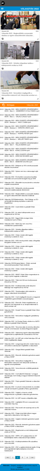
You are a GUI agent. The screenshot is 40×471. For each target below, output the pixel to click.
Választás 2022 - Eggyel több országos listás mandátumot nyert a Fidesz (18, 219)
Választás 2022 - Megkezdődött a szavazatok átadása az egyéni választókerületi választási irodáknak (17, 35)
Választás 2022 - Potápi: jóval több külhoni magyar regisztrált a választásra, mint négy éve (20, 414)
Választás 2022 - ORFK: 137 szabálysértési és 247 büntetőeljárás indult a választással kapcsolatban (20, 436)
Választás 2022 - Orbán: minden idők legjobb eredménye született (18, 269)
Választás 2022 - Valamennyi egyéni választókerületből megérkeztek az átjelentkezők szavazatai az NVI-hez (21, 333)
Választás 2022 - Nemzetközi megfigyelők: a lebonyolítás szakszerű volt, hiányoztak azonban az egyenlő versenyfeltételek (19, 94)
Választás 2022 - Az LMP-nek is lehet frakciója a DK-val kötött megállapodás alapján (22, 339)
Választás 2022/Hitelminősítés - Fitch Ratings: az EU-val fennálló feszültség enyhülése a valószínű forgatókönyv (21, 201)
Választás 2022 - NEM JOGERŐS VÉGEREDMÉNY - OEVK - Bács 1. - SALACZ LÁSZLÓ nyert (21, 115)
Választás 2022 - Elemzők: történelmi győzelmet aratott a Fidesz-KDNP (22, 356)
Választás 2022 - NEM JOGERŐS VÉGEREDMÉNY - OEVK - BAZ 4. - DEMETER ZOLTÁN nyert (21, 161)
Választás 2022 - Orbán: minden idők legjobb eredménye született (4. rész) (18, 236)
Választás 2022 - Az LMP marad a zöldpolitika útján (20, 398)
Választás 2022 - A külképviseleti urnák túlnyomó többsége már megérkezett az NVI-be (19, 286)
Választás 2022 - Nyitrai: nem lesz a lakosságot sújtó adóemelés (21, 172)
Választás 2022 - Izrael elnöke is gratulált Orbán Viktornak (19, 207)
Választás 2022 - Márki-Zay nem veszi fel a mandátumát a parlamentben (18, 224)
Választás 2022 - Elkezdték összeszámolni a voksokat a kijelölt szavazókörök (21, 183)
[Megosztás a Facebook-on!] (38, 39)
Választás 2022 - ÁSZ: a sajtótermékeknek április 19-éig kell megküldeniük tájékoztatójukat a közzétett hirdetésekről (22, 449)
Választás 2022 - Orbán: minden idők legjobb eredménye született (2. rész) (18, 253)
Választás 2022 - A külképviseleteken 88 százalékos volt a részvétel (21, 442)
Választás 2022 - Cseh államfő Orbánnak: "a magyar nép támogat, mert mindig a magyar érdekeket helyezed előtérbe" (22, 375)
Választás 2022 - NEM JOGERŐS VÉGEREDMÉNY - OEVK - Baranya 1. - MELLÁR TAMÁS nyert (21, 138)
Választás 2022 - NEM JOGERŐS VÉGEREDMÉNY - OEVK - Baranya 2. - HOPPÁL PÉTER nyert (21, 132)
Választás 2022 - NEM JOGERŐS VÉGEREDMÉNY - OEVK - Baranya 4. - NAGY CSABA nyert (21, 121)
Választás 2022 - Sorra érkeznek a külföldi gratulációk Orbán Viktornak (21, 369)
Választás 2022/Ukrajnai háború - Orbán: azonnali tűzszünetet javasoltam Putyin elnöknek (20, 264)
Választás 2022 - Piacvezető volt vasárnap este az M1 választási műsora (21, 408)
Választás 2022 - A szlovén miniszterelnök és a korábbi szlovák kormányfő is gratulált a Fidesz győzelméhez (21, 387)
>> (32, 457)
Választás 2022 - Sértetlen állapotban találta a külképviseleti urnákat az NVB (17, 64)
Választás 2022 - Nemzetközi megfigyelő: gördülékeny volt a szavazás (21, 316)
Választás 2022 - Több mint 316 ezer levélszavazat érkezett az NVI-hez (20, 281)
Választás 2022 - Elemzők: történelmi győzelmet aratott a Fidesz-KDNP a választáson (22, 425)
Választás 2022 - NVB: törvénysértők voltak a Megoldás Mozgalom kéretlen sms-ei (22, 241)
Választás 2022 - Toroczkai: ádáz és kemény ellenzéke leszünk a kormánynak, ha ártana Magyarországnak (21, 328)
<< (8, 457)
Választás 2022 (5, 31)
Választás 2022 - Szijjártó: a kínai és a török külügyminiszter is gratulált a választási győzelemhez (21, 393)
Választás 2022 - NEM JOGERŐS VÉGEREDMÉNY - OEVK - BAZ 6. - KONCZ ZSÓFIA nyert (21, 149)
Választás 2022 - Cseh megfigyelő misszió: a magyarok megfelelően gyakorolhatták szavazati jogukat (22, 298)
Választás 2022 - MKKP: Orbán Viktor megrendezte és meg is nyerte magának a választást (21, 275)
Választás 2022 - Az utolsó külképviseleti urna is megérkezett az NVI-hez (19, 213)
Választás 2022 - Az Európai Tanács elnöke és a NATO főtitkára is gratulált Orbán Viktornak (21, 322)
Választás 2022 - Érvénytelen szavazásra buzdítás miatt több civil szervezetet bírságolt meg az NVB (20, 177)
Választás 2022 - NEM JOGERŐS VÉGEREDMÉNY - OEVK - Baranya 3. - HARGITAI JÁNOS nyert (21, 127)
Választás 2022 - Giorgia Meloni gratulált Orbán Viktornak (19, 350)
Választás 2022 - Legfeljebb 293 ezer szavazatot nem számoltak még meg (21, 403)
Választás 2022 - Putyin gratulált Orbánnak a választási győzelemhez (22, 382)
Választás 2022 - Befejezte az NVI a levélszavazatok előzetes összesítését (21, 166)
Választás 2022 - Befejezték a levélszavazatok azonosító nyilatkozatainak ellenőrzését (19, 189)
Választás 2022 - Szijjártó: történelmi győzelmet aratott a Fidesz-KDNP (21, 420)
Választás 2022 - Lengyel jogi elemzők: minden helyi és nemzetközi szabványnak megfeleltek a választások (22, 344)
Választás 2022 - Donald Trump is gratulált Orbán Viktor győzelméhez (22, 311)
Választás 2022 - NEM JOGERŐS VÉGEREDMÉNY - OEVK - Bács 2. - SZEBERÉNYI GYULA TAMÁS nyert (21, 110)
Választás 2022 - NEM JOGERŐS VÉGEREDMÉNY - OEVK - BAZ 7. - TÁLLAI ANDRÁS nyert (21, 144)
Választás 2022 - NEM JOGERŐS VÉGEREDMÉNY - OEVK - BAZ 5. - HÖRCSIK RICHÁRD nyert (21, 155)
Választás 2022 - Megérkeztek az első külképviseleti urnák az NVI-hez (21, 431)
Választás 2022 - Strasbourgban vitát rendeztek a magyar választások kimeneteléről (20, 292)
